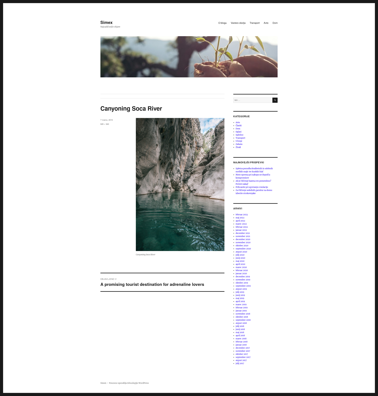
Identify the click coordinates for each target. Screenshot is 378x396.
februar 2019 (242, 307)
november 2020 (243, 242)
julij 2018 (240, 326)
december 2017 (243, 348)
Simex (106, 22)
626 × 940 (104, 124)
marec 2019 (241, 304)
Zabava (239, 144)
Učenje (239, 141)
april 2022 (240, 221)
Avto (266, 23)
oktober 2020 (242, 245)
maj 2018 (240, 332)
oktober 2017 (242, 354)
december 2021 (243, 233)
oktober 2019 (242, 283)
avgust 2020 (241, 252)
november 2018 (243, 314)
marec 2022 (241, 224)
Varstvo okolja (238, 23)
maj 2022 (240, 217)
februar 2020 (242, 270)
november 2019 (243, 279)
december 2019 (243, 276)
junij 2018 (240, 329)
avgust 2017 (241, 360)
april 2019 (240, 301)
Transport (255, 23)
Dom (275, 23)
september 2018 (243, 320)
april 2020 (240, 264)
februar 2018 (241, 341)
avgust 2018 (241, 323)
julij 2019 (240, 292)
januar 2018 (241, 345)
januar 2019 (241, 310)
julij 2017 (240, 363)
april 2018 (240, 335)
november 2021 (243, 236)
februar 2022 (242, 227)
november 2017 (243, 351)
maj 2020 (240, 261)
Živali (238, 147)
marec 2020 (241, 267)
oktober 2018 (242, 317)
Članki (239, 125)
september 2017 (243, 357)
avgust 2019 (241, 289)
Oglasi (238, 132)
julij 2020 (240, 255)
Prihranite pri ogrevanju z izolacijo (252, 187)
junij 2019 (240, 295)
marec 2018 (241, 338)
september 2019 (243, 286)
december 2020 (243, 239)
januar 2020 (241, 273)
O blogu (222, 23)
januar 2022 (241, 230)
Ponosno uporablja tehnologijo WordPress (129, 383)
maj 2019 (240, 298)
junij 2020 (240, 258)
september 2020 (243, 248)
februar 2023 (242, 214)
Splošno (239, 135)
